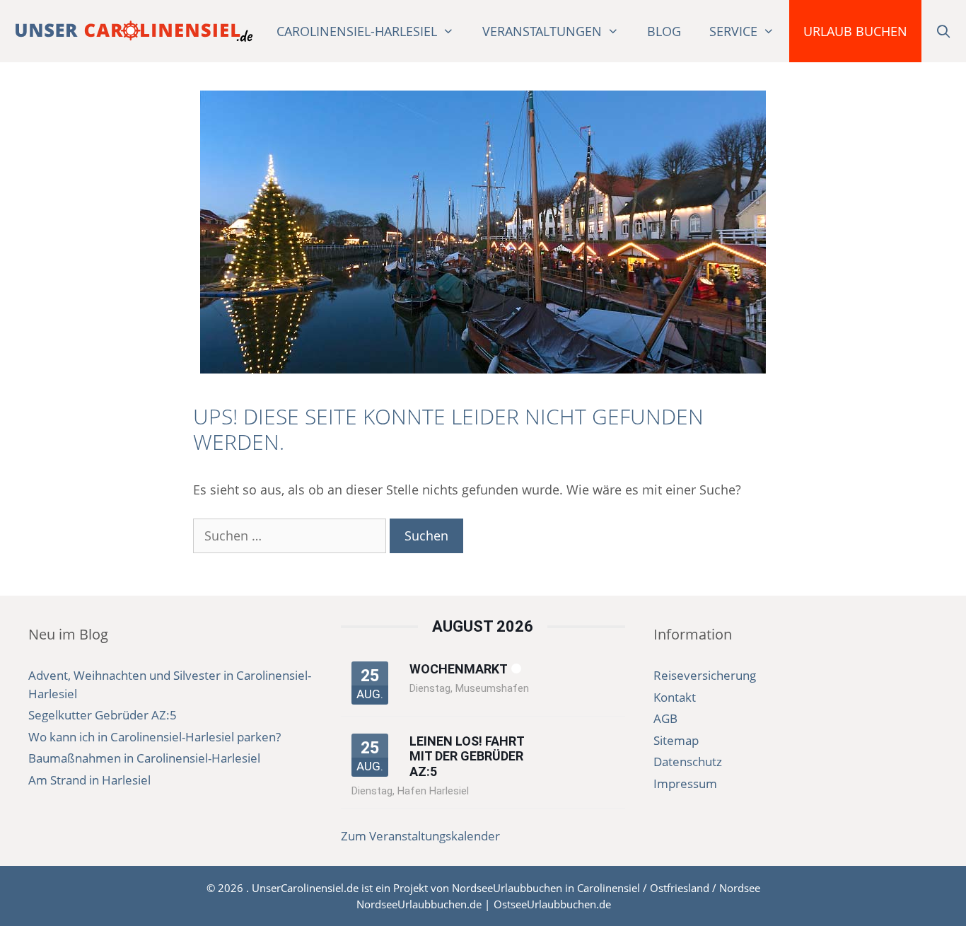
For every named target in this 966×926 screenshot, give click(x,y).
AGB (665, 718)
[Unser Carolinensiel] (134, 31)
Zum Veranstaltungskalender (420, 836)
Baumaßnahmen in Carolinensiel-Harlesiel (144, 758)
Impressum (685, 783)
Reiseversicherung (704, 675)
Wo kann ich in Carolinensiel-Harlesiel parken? (154, 737)
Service (733, 31)
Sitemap (676, 740)
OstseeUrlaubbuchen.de (552, 904)
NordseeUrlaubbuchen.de (419, 904)
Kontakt (674, 697)
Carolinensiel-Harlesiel (357, 31)
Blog (664, 31)
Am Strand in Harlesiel (89, 780)
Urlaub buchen (855, 31)
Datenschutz (687, 761)
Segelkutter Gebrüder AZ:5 (102, 715)
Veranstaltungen (542, 31)
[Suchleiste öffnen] (943, 31)
